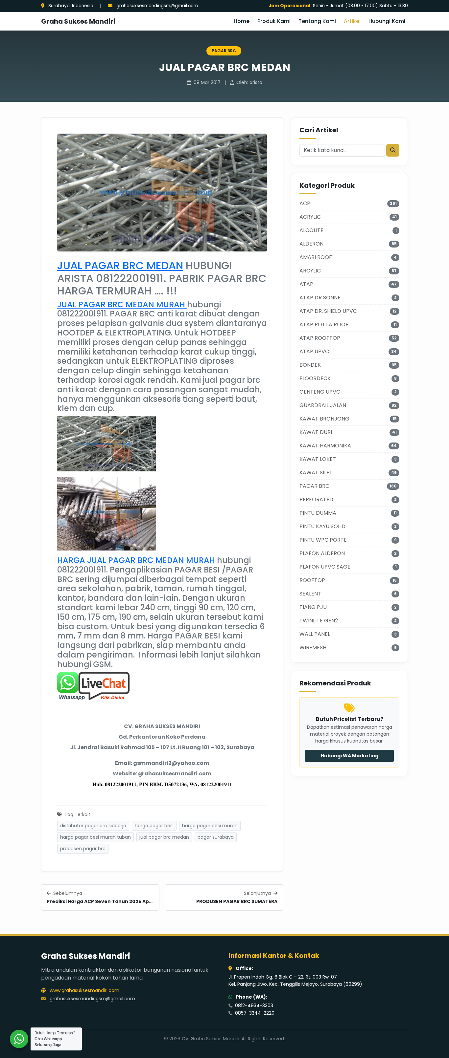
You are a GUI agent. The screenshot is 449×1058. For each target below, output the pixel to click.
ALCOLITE (311, 230)
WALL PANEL (314, 634)
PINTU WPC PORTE (323, 540)
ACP (304, 203)
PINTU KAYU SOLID (322, 526)
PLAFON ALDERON (322, 553)
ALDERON (311, 244)
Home (241, 21)
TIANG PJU (313, 607)
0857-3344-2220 (254, 1013)
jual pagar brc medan (164, 837)
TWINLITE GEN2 (318, 620)
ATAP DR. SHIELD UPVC (328, 311)
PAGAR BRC (224, 51)
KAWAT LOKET (317, 459)
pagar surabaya (216, 837)
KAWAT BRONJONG (324, 418)
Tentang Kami (317, 21)
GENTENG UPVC (319, 392)
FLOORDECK (315, 378)
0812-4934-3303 (253, 1005)
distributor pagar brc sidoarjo (93, 825)
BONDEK (310, 365)
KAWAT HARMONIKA (325, 445)
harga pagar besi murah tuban (95, 837)
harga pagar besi (154, 825)
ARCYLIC (310, 270)
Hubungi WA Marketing (349, 755)
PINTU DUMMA (317, 513)
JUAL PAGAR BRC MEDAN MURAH (122, 304)
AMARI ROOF (315, 257)
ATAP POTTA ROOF (323, 324)
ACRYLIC (310, 217)
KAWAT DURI (315, 432)
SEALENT (310, 593)
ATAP (306, 284)
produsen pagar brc (83, 848)
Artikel (352, 21)
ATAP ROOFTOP (319, 338)
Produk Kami (274, 21)
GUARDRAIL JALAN (322, 405)
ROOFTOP (312, 580)
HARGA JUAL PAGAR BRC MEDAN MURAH (137, 560)
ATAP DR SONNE (320, 297)
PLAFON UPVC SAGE (324, 567)
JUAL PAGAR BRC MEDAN (120, 265)
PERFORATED (316, 499)
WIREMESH (312, 647)
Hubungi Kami (386, 21)
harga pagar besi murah (210, 825)
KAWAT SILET (316, 472)
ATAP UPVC (314, 351)
